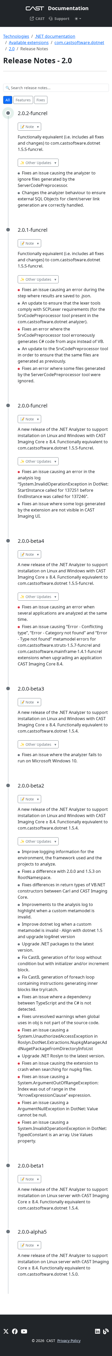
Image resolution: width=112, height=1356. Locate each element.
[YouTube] (24, 1331)
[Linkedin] (97, 1331)
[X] (6, 1331)
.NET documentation (55, 36)
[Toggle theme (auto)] (77, 19)
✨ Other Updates (38, 162)
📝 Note (29, 126)
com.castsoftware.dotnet (79, 42)
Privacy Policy (68, 1340)
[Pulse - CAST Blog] (106, 1331)
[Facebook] (15, 1331)
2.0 (12, 49)
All (7, 99)
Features (23, 99)
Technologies (16, 36)
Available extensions (29, 42)
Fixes (40, 99)
